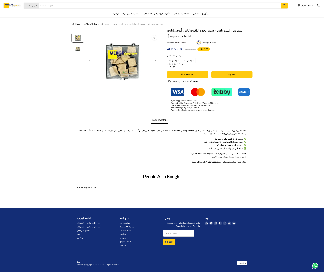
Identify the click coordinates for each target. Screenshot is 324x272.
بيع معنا (123, 245)
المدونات (123, 238)
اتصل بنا (123, 234)
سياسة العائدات (126, 230)
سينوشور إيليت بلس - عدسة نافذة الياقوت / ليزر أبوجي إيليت (138, 24)
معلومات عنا (125, 223)
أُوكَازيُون (205, 13)
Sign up (169, 241)
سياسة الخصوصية (127, 227)
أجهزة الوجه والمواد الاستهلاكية (156, 13)
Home (77, 24)
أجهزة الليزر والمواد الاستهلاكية (126, 13)
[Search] (284, 5)
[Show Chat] (315, 265)
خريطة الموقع (125, 241)
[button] (155, 61)
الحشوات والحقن (181, 13)
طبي (195, 13)
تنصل (78, 262)
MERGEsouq (180, 42)
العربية (241, 263)
